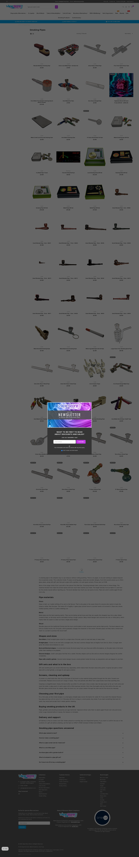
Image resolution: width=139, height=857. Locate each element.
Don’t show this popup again (70, 450)
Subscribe (81, 441)
